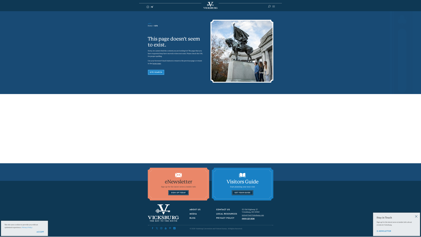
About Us (195, 209)
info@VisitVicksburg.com (253, 215)
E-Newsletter (384, 231)
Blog (192, 218)
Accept (40, 232)
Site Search (156, 72)
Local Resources (226, 213)
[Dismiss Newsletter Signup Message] (416, 216)
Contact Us (223, 209)
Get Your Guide (242, 192)
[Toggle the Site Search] (269, 6)
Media (193, 213)
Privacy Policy (225, 218)
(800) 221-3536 (248, 219)
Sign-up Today (178, 192)
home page (157, 64)
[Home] (210, 5)
